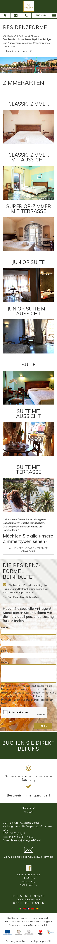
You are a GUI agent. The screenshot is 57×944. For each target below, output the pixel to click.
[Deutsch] (32, 908)
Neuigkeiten (28, 808)
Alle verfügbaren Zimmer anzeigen (28, 549)
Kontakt (28, 812)
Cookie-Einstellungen (28, 903)
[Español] (37, 908)
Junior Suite (28, 262)
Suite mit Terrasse (28, 469)
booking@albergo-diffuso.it (26, 840)
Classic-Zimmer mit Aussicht (28, 157)
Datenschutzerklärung (28, 896)
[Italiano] (20, 908)
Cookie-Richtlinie (29, 899)
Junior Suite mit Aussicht (28, 311)
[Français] (28, 908)
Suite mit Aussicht (28, 413)
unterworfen (7, 639)
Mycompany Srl (42, 941)
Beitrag (5, 662)
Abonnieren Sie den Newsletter (28, 857)
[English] (24, 908)
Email (4, 650)
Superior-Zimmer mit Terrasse (28, 209)
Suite (29, 364)
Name (4, 627)
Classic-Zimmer (28, 103)
